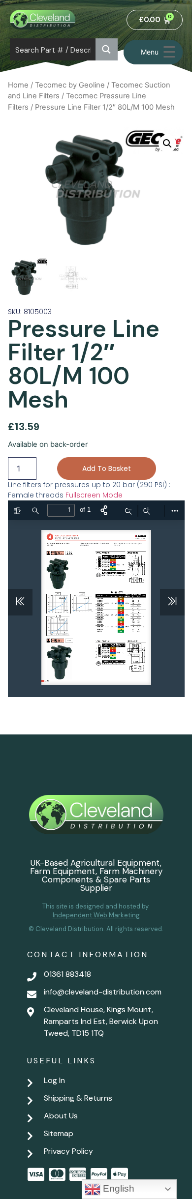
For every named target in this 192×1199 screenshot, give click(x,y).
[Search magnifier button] (107, 49)
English (117, 1188)
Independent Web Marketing (96, 915)
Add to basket (106, 468)
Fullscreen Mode (94, 495)
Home (18, 85)
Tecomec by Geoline (70, 85)
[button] (167, 143)
